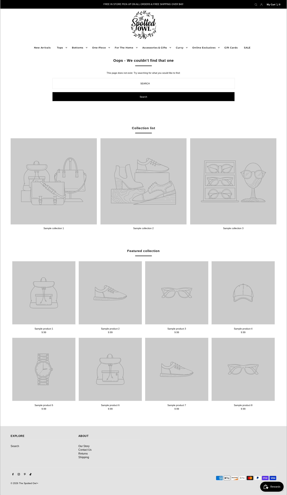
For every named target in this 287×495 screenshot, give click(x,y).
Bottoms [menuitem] (77, 47)
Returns (83, 453)
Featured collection (143, 251)
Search (15, 446)
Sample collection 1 (54, 228)
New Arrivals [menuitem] (42, 47)
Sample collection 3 (233, 228)
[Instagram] (19, 474)
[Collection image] (53, 223)
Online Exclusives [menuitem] (203, 47)
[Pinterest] (25, 474)
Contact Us (85, 449)
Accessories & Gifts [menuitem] (154, 47)
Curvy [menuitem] (180, 47)
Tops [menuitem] (60, 47)
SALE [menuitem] (247, 47)
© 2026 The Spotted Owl (24, 483)
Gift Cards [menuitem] (231, 47)
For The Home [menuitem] (124, 47)
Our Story (84, 446)
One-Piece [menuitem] (99, 47)
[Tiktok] (30, 474)
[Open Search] (256, 4)
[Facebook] (13, 474)
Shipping (83, 457)
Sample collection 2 (143, 228)
